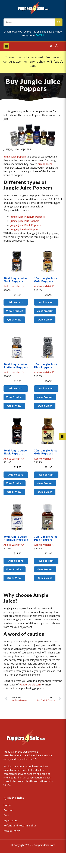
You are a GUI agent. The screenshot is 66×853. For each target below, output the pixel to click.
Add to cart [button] (15, 302)
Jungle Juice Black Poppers (26, 225)
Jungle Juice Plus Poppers (25, 221)
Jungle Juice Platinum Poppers (28, 216)
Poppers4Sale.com (30, 684)
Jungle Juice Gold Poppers (25, 229)
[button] (6, 46)
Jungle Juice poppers (15, 156)
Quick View (14, 319)
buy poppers (45, 164)
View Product (14, 311)
